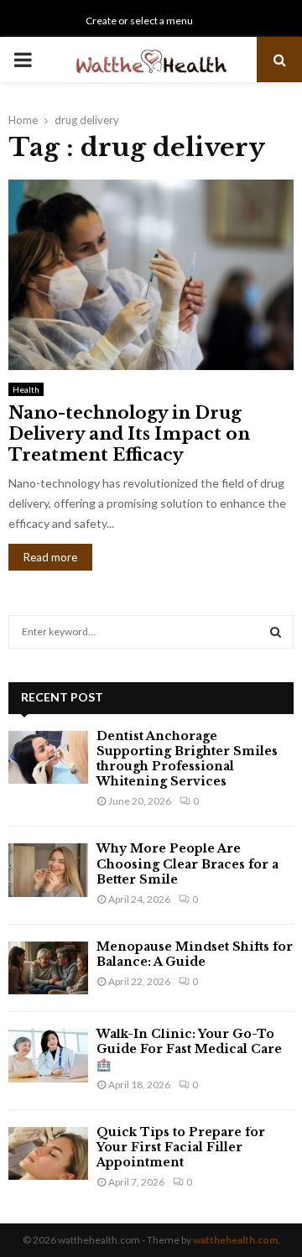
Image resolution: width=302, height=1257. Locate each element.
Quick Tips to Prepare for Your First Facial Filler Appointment (180, 1147)
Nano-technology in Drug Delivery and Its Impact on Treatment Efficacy (129, 434)
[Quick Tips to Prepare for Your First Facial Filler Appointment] (48, 1153)
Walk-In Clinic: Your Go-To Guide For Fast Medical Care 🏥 (189, 1049)
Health (26, 389)
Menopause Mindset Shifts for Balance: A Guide (194, 954)
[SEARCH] (276, 632)
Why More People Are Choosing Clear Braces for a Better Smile (187, 863)
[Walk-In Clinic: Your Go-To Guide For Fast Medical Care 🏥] (48, 1055)
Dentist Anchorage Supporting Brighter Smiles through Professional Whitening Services (187, 759)
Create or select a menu (139, 20)
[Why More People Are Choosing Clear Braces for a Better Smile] (48, 869)
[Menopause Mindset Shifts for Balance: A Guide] (48, 967)
